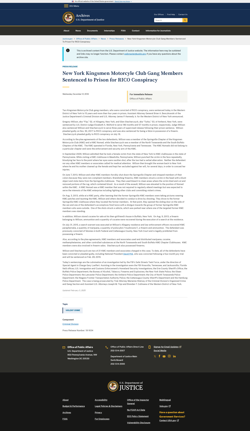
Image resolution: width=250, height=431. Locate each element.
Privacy (98, 412)
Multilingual (165, 400)
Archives (67, 412)
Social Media (160, 350)
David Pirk (128, 254)
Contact (167, 420)
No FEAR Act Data (136, 410)
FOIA (65, 419)
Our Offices (159, 14)
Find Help (171, 14)
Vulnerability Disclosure (138, 423)
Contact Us (183, 14)
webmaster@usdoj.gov (135, 54)
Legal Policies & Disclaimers (108, 406)
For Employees (102, 419)
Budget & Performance (74, 406)
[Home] (84, 22)
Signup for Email (166, 347)
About (65, 400)
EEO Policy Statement (138, 416)
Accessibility (101, 400)
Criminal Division (71, 324)
